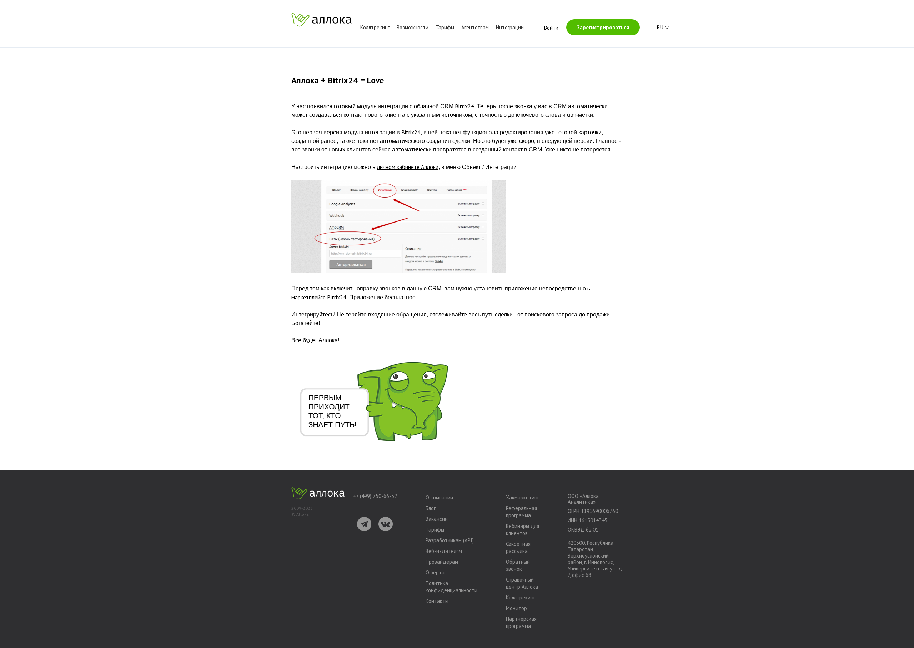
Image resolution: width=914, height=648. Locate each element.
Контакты (437, 601)
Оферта (435, 572)
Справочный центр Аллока (522, 583)
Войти (551, 27)
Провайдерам (442, 561)
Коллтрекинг (375, 27)
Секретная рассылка (518, 547)
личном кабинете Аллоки (407, 166)
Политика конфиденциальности (451, 587)
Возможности (412, 27)
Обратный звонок (518, 565)
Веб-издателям (444, 551)
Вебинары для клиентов (522, 530)
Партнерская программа (521, 622)
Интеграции (510, 27)
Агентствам (475, 27)
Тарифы (445, 27)
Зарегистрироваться (603, 27)
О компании (439, 497)
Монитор (516, 608)
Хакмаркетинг (522, 497)
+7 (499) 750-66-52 (375, 496)
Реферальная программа (521, 512)
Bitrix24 (464, 106)
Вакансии (437, 518)
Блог (431, 508)
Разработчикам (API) (450, 540)
